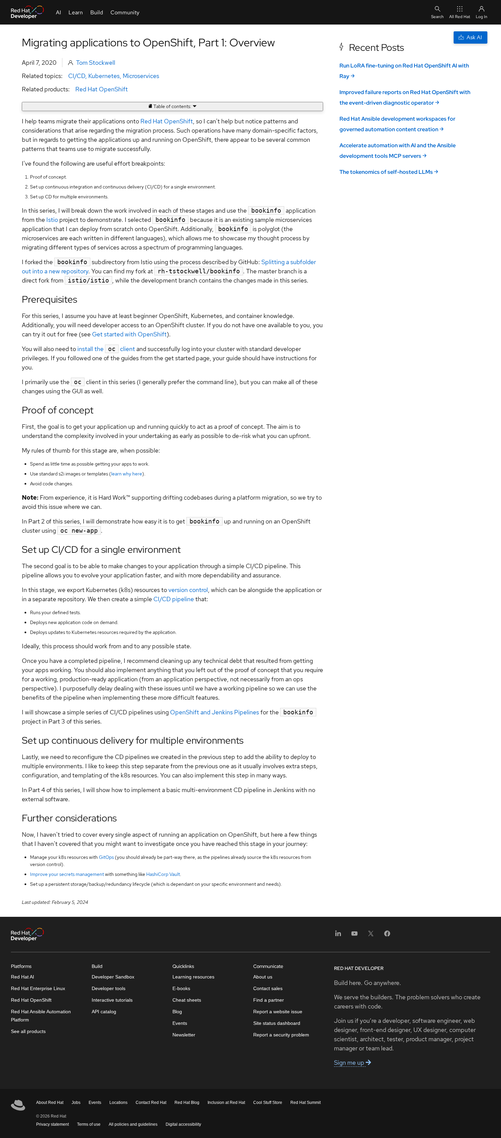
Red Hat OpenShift (101, 89)
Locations (118, 1102)
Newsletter (183, 1034)
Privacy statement (52, 1124)
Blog (177, 1011)
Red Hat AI (22, 977)
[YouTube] (354, 935)
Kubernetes (104, 76)
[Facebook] (387, 935)
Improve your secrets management (67, 874)
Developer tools (108, 988)
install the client (106, 349)
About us (262, 977)
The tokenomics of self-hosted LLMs (386, 172)
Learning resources (193, 977)
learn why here (126, 474)
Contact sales (268, 988)
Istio (52, 220)
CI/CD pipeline (173, 599)
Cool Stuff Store (267, 1102)
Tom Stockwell (95, 62)
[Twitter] (371, 935)
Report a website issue (277, 1011)
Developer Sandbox (113, 977)
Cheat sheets (186, 1000)
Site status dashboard (276, 1023)
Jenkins (223, 712)
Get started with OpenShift (129, 334)
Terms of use (89, 1124)
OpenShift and (191, 712)
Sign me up (350, 1062)
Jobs (76, 1102)
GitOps (106, 857)
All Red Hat (459, 16)
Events (179, 1023)
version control (188, 590)
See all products (28, 1031)
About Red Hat (49, 1102)
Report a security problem (281, 1034)
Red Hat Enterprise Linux (38, 988)
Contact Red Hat (151, 1102)
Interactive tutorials (112, 1000)
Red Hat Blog (186, 1102)
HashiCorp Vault (163, 874)
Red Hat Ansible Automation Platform (41, 1015)
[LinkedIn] (338, 935)
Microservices (141, 76)
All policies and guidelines (133, 1124)
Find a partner (268, 1000)
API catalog (104, 1011)
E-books (181, 988)
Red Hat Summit (305, 1102)
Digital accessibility (183, 1124)
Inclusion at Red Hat (226, 1102)
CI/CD (76, 76)
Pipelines (246, 712)
